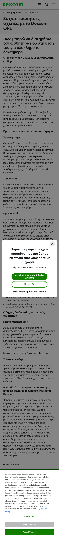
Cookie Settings (29, 517)
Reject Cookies (29, 524)
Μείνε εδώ (29, 284)
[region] (29, 503)
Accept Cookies (29, 532)
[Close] (52, 243)
